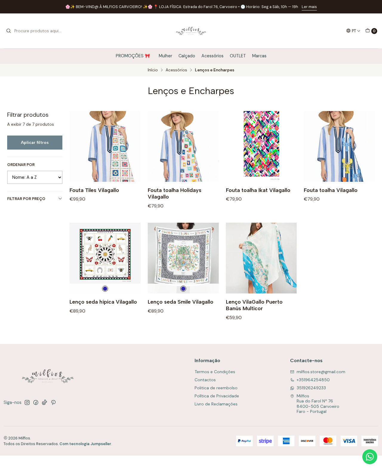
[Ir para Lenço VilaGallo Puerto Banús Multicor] (261, 258)
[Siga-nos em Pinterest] (53, 402)
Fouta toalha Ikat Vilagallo (258, 190)
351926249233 (311, 387)
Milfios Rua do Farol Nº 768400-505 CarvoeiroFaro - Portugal (318, 403)
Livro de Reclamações (216, 404)
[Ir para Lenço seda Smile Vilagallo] (183, 258)
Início (153, 70)
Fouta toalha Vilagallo (331, 190)
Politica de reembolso (216, 387)
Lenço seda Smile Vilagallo (180, 302)
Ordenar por (21, 164)
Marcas (259, 56)
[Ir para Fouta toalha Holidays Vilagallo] (183, 146)
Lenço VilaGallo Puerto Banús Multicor (254, 305)
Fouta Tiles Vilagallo (94, 190)
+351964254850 (313, 379)
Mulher (165, 56)
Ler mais (309, 6)
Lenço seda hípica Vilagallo (103, 302)
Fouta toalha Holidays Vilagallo (174, 193)
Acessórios (212, 56)
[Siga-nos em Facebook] (36, 402)
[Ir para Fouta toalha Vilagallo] (339, 146)
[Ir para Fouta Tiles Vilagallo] (105, 146)
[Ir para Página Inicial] (191, 31)
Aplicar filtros (35, 142)
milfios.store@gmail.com (321, 371)
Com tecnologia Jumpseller (85, 443)
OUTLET (238, 56)
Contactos (205, 379)
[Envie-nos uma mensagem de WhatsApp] (369, 456)
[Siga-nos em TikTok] (44, 402)
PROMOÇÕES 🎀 (134, 56)
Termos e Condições (215, 371)
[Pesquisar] (9, 31)
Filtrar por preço (26, 198)
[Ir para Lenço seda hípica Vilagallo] (105, 258)
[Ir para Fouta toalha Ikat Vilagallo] (261, 146)
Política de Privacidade (217, 396)
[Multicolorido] (105, 289)
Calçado (186, 56)
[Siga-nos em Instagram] (27, 402)
